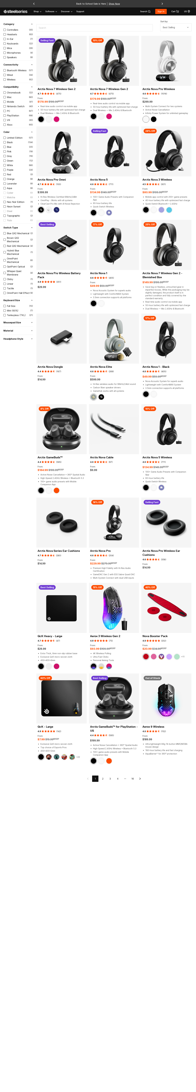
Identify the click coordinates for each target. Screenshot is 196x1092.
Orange (10, 179)
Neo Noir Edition (15, 202)
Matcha (11, 197)
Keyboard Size (11, 300)
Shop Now (114, 3)
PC (8, 111)
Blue (9, 146)
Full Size (11, 306)
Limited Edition (15, 137)
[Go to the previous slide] (34, 3)
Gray (9, 156)
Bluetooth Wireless (17, 70)
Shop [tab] (36, 11)
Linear (10, 283)
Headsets (12, 34)
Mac (9, 97)
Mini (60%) (12, 310)
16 (132, 778)
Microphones (14, 52)
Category (8, 24)
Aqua (9, 188)
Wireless (11, 79)
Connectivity (10, 64)
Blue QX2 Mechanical (18, 233)
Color (6, 132)
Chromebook (14, 92)
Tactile (10, 288)
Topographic (13, 215)
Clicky (10, 279)
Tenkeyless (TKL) (16, 315)
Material (8, 330)
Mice (9, 48)
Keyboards (12, 43)
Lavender (12, 183)
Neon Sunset (14, 206)
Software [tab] (49, 11)
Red (9, 174)
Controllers (12, 29)
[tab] (145, 11)
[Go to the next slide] (162, 3)
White (10, 165)
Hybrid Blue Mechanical (13, 252)
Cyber (10, 192)
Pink (9, 151)
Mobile (10, 101)
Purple (10, 169)
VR (8, 120)
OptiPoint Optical (16, 266)
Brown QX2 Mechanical (13, 239)
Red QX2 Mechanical (18, 246)
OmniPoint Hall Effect (18, 293)
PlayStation (13, 115)
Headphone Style (13, 338)
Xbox (9, 124)
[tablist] (53, 11)
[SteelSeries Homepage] (17, 11)
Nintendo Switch (16, 106)
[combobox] (175, 27)
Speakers (12, 57)
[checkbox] (4, 30)
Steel (9, 211)
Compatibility (11, 86)
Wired (10, 75)
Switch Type (10, 227)
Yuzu (9, 220)
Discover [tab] (65, 11)
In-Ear (10, 39)
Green (10, 160)
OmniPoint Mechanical (13, 260)
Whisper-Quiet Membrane (14, 273)
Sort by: (164, 21)
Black (10, 142)
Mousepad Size (12, 322)
